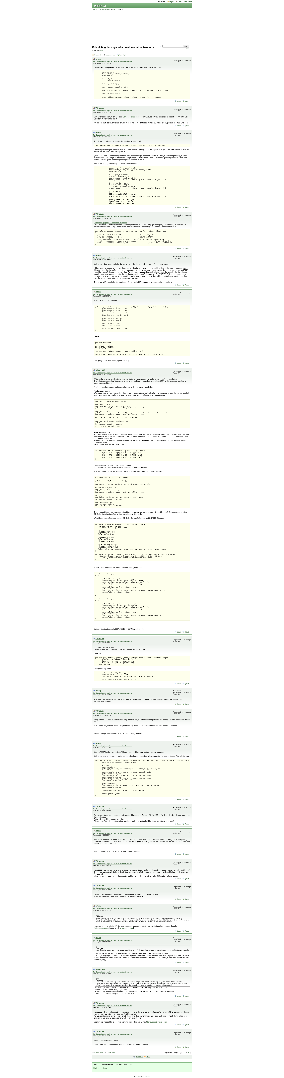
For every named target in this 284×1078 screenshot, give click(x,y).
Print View (139, 1057)
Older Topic (111, 1052)
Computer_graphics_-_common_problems (110, 223)
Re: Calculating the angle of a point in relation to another (112, 61)
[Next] (190, 1053)
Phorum (148, 1076)
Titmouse (100, 108)
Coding (101, 9)
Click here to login (100, 1068)
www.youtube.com (126, 928)
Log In (171, 2)
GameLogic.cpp (129, 117)
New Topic (122, 55)
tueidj (98, 690)
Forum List (98, 55)
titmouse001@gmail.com (157, 1022)
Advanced (186, 48)
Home (95, 9)
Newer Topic (98, 1052)
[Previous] (181, 1053)
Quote (187, 101)
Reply (179, 101)
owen (101, 50)
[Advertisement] (142, 27)
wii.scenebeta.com (101, 928)
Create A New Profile (185, 2)
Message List (110, 55)
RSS (148, 1057)
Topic (114, 9)
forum (137, 1076)
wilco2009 (100, 370)
